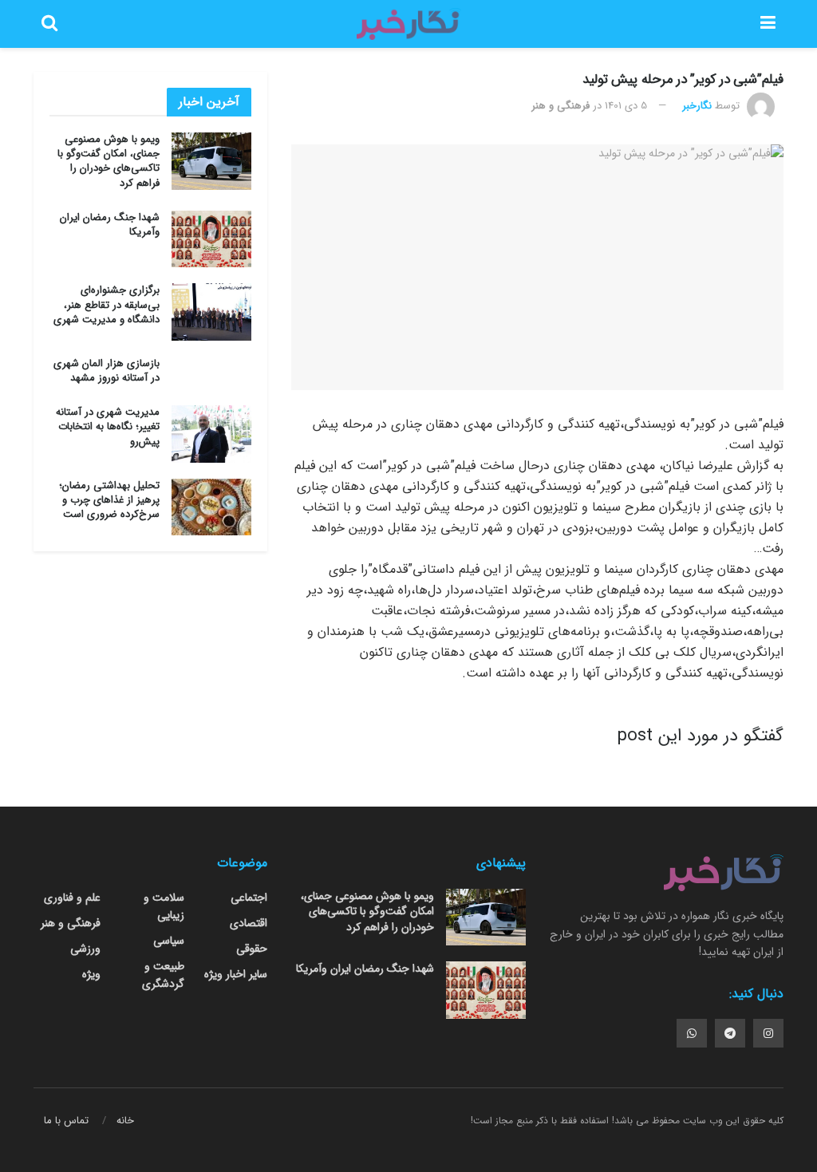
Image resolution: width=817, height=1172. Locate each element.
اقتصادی (248, 923)
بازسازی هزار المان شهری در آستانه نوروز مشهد (106, 370)
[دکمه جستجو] (49, 24)
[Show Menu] (768, 24)
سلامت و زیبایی (164, 906)
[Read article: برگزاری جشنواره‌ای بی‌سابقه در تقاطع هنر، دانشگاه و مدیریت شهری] (211, 312)
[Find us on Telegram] (730, 1033)
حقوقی (251, 948)
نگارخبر (697, 105)
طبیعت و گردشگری (163, 974)
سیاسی (168, 940)
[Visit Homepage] (408, 24)
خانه (125, 1120)
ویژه (91, 974)
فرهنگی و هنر (560, 105)
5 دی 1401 (626, 105)
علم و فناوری (72, 897)
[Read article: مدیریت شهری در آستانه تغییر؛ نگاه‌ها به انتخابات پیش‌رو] (211, 434)
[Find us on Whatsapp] (692, 1033)
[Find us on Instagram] (768, 1033)
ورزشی (85, 948)
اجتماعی (249, 897)
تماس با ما (66, 1120)
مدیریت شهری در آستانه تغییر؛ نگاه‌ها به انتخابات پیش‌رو (108, 426)
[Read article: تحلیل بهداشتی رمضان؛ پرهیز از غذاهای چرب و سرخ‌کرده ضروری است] (211, 507)
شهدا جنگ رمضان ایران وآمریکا (110, 224)
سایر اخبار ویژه (235, 974)
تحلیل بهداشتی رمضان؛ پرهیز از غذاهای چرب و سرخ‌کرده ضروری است (109, 500)
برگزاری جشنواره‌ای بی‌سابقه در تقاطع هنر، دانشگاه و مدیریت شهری (106, 304)
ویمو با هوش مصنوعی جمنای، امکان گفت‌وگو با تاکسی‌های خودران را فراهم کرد (108, 161)
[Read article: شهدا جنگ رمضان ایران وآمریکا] (211, 239)
